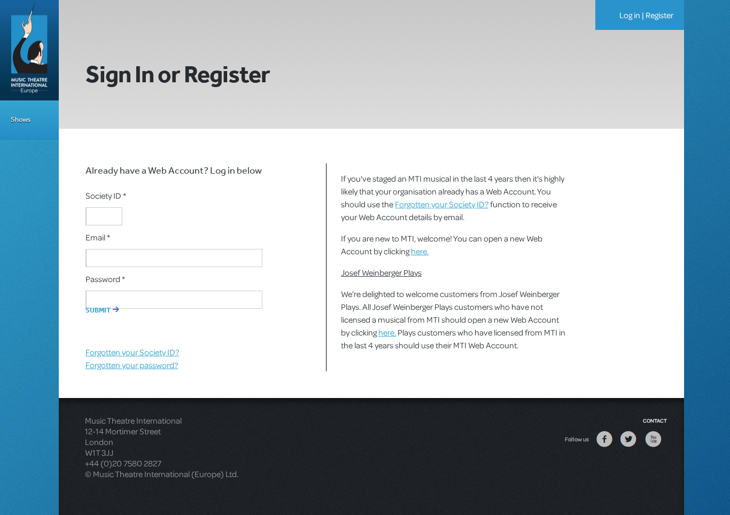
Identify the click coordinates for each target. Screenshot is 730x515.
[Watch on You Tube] (653, 446)
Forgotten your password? (132, 365)
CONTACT (655, 420)
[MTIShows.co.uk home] (29, 49)
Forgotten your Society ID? (132, 352)
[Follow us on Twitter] (628, 446)
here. (420, 251)
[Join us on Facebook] (604, 446)
